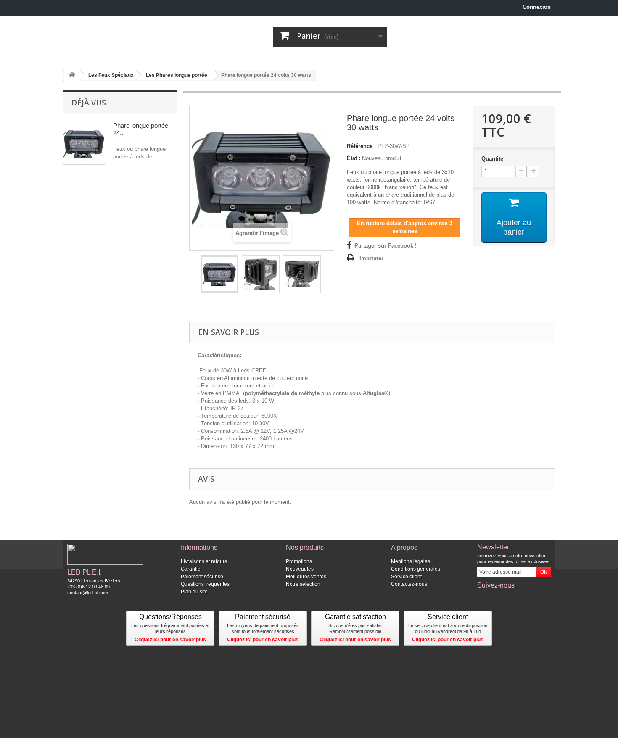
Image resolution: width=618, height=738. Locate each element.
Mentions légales (410, 561)
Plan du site (194, 592)
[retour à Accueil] (72, 75)
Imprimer (371, 258)
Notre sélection (303, 584)
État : (353, 158)
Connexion (537, 7)
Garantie (191, 569)
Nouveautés (300, 569)
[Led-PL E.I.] (141, 36)
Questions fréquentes (205, 584)
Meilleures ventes (306, 577)
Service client (406, 577)
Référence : (361, 146)
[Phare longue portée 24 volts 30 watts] (219, 274)
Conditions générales (415, 569)
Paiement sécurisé (202, 577)
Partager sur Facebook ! (385, 245)
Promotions (299, 561)
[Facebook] (483, 597)
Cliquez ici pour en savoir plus (170, 640)
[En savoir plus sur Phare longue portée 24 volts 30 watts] (84, 144)
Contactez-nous (409, 584)
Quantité (492, 159)
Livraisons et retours (204, 561)
